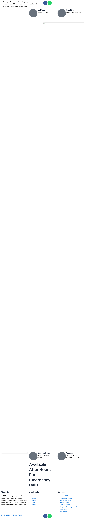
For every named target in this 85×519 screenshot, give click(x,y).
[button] (42, 20)
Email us (70, 10)
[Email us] (62, 13)
